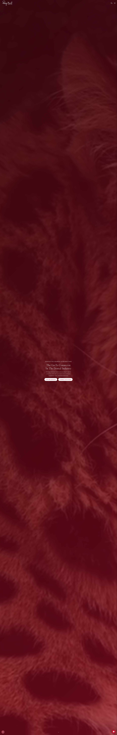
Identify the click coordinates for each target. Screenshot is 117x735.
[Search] (111, 3)
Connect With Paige (65, 379)
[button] (3, 732)
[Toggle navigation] (114, 3)
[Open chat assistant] (114, 732)
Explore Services (51, 379)
